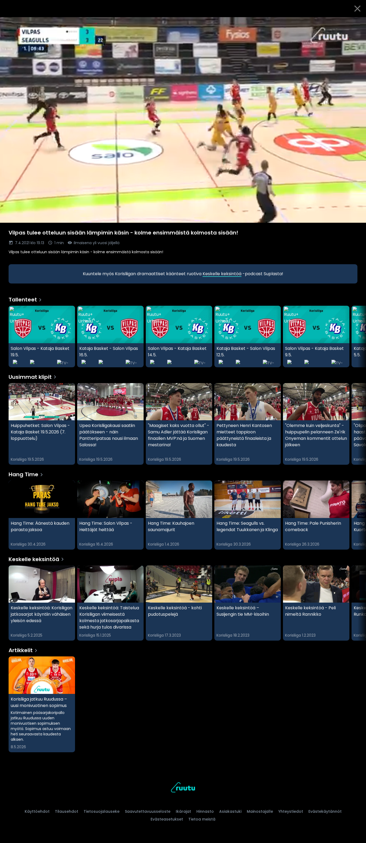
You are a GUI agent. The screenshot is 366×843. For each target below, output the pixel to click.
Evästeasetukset (167, 819)
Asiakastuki (230, 811)
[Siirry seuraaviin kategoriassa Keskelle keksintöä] (357, 603)
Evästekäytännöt (325, 811)
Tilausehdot (66, 811)
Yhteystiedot (290, 811)
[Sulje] (357, 8)
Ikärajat (183, 811)
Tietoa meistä (201, 819)
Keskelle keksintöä (222, 274)
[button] (183, 120)
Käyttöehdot (37, 811)
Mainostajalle (260, 811)
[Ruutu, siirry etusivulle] (183, 788)
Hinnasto (205, 811)
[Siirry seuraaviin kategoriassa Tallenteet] (357, 336)
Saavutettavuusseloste (147, 811)
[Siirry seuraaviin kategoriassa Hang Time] (357, 515)
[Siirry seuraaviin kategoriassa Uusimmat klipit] (357, 424)
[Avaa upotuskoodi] (356, 23)
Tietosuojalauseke (101, 811)
